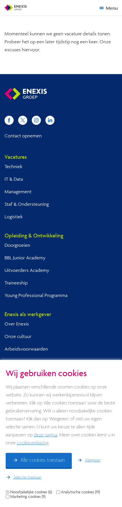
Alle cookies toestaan (42, 460)
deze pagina (45, 435)
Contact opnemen (23, 136)
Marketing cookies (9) (27, 496)
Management (18, 191)
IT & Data (14, 179)
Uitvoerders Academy (27, 270)
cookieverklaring (33, 443)
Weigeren (92, 460)
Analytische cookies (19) (80, 492)
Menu (112, 8)
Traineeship (16, 283)
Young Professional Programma (36, 295)
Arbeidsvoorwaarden (26, 349)
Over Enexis (17, 324)
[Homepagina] (16, 7)
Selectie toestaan (27, 477)
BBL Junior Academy (25, 257)
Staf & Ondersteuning (27, 204)
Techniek (13, 166)
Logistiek (14, 216)
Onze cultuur (18, 336)
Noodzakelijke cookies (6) (31, 492)
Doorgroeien (17, 245)
